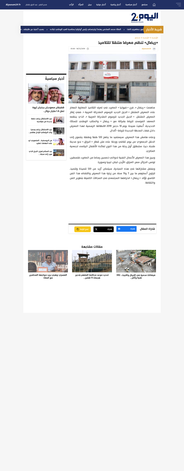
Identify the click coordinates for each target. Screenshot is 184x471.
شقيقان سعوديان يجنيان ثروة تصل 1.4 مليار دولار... (48, 109)
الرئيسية (155, 37)
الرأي (71, 4)
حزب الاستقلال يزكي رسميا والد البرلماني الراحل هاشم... (40, 131)
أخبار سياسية (131, 4)
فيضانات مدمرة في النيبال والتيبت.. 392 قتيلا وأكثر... (136, 276)
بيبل (90, 4)
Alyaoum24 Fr (13, 4)
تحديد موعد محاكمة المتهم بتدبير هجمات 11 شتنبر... (92, 276)
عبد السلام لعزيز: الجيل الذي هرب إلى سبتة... (40, 153)
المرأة (80, 4)
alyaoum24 (146, 49)
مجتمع (144, 4)
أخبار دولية (101, 4)
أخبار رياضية (115, 4)
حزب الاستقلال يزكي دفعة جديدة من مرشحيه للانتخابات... (41, 120)
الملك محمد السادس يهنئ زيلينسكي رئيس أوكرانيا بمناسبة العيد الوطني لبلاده (96, 29)
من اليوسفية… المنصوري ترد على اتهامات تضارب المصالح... (40, 142)
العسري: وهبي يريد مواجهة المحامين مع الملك (48, 276)
